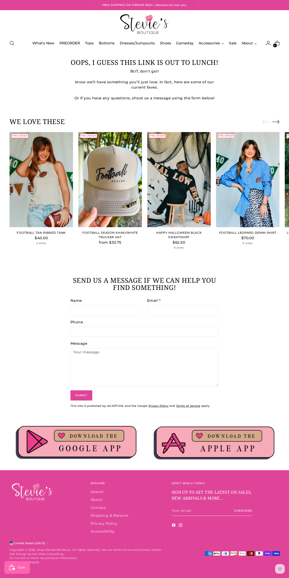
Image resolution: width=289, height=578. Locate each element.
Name (76, 300)
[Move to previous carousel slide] (266, 122)
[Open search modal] (12, 43)
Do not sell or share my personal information (43, 558)
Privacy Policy (159, 405)
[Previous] (90, 5)
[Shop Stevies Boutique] (144, 24)
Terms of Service (188, 405)
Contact (98, 508)
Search (97, 492)
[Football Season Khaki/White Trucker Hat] (110, 179)
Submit (81, 395)
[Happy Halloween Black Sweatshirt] (179, 179)
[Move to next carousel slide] (275, 121)
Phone (76, 322)
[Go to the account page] (268, 43)
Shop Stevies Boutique (54, 549)
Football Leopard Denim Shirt (248, 233)
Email (154, 300)
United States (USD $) (30, 543)
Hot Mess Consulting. (48, 554)
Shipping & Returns (110, 515)
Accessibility (103, 531)
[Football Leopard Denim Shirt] (247, 179)
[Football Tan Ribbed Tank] (41, 179)
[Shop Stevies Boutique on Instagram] (180, 526)
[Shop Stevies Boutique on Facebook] (174, 526)
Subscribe (243, 510)
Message (78, 343)
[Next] (198, 5)
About (96, 499)
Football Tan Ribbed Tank (41, 233)
